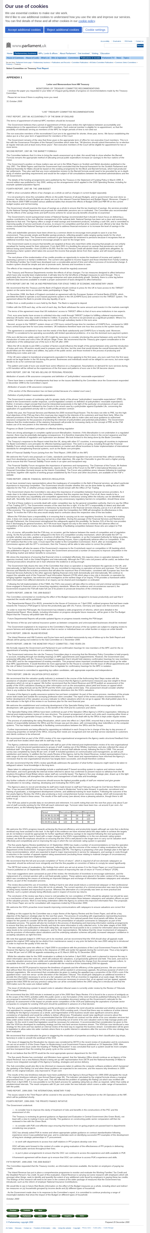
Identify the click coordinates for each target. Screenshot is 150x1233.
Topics (126, 58)
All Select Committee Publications (101, 62)
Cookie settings (95, 29)
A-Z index (9, 1228)
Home (9, 53)
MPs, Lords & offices (48, 53)
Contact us (140, 41)
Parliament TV (108, 58)
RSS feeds (128, 41)
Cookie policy (97, 1228)
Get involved (84, 53)
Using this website (64, 1228)
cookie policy (87, 21)
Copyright (76, 1228)
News (119, 58)
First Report (43, 68)
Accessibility (105, 41)
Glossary (18, 1228)
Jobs (54, 1228)
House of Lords (32, 58)
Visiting (95, 53)
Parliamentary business (25, 53)
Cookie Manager (109, 1228)
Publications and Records (61, 62)
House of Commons (15, 58)
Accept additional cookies (24, 29)
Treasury (9, 64)
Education (105, 53)
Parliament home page (24, 62)
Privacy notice (86, 1228)
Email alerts (117, 41)
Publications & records (90, 58)
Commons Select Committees (125, 62)
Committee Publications (80, 62)
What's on (45, 58)
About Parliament (68, 53)
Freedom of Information (42, 1228)
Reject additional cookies (63, 29)
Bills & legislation (59, 58)
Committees (73, 58)
